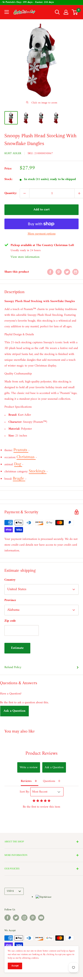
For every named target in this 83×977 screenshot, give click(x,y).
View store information (25, 257)
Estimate (17, 648)
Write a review (29, 767)
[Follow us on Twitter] (16, 918)
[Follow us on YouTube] (41, 918)
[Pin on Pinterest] (59, 272)
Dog (18, 463)
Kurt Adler (12, 153)
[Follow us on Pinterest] (33, 918)
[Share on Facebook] (50, 272)
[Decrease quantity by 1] (24, 193)
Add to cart (41, 210)
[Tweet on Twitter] (67, 272)
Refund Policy (12, 667)
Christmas (26, 456)
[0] (75, 12)
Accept (15, 965)
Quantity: (10, 193)
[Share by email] (75, 272)
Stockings (37, 471)
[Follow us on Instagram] (24, 918)
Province (10, 600)
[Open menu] (6, 12)
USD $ (10, 891)
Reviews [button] (26, 781)
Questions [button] (49, 781)
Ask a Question (14, 711)
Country (9, 580)
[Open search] (57, 12)
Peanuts (21, 449)
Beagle (19, 478)
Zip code (10, 621)
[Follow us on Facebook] (7, 918)
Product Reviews (41, 753)
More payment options (42, 233)
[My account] (66, 12)
